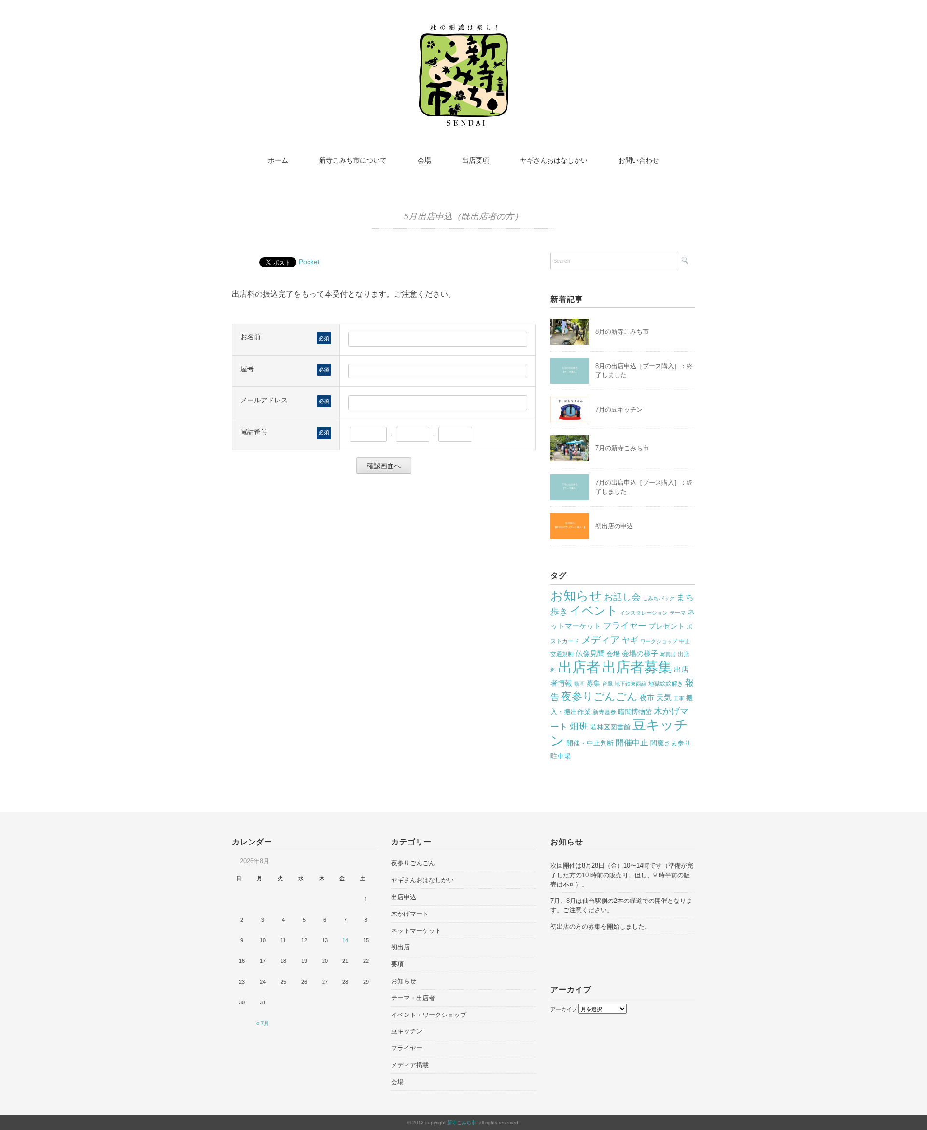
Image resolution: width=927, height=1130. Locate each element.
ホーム (278, 160)
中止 (684, 641)
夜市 (647, 697)
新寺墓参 (604, 712)
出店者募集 (637, 667)
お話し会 (622, 597)
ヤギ (630, 640)
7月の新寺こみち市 (622, 448)
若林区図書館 (610, 727)
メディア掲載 (410, 1065)
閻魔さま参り (670, 743)
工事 (679, 698)
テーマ (678, 612)
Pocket (309, 262)
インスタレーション (644, 612)
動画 (579, 684)
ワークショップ (658, 641)
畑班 (579, 726)
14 (345, 940)
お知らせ (576, 595)
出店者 (579, 667)
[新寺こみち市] (463, 30)
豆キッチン (406, 1031)
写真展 (668, 654)
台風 (607, 684)
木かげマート (410, 913)
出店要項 (475, 160)
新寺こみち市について (353, 160)
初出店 (400, 947)
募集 (593, 683)
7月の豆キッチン (619, 409)
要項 (397, 964)
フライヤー (624, 625)
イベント (594, 610)
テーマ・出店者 (413, 997)
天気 (664, 697)
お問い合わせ (638, 160)
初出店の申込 (614, 525)
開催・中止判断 (590, 743)
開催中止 (632, 742)
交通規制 (562, 654)
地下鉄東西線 (630, 684)
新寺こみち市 (461, 1122)
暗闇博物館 (635, 711)
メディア (600, 639)
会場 (424, 160)
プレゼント (666, 626)
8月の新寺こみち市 (622, 331)
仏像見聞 (590, 654)
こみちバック (658, 598)
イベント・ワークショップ (428, 1014)
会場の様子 (640, 653)
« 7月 (262, 1023)
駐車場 (560, 756)
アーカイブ (563, 1009)
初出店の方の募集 (575, 926)
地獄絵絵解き (665, 683)
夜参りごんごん (599, 696)
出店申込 (403, 897)
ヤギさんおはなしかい (554, 160)
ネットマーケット (416, 930)
